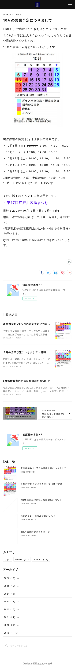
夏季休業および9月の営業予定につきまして (29, 323)
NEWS (22, 559)
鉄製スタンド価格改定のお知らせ (38, 515)
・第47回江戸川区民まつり (25, 202)
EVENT (41, 559)
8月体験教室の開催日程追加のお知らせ (26, 380)
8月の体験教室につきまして (35, 531)
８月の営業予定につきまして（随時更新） (28, 352)
